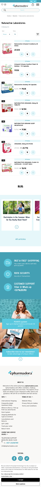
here (11, 471)
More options (20, 484)
